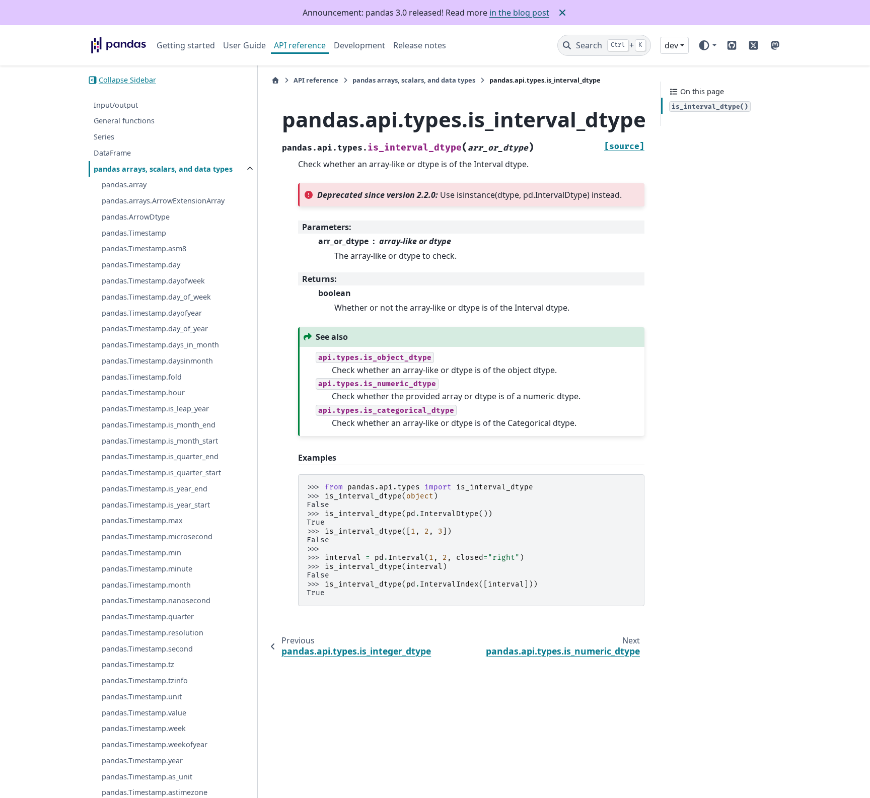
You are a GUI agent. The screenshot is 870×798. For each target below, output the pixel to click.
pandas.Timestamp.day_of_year (155, 328)
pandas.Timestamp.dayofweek (153, 280)
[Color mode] (707, 45)
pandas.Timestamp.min (141, 552)
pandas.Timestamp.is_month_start (160, 441)
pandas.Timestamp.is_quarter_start (161, 472)
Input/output (116, 105)
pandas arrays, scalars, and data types (163, 169)
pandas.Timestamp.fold (142, 377)
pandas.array (124, 184)
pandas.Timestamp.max (142, 521)
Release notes (419, 45)
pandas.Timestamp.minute (147, 568)
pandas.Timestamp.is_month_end (158, 424)
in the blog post (519, 12)
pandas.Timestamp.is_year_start (156, 505)
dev (671, 45)
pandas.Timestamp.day (141, 264)
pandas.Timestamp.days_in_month (160, 344)
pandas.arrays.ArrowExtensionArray (163, 200)
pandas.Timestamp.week (144, 728)
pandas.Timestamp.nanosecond (156, 600)
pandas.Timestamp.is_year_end (154, 488)
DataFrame (112, 153)
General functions (124, 120)
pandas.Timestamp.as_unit (147, 776)
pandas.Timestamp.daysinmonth (157, 361)
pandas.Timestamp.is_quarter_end (160, 456)
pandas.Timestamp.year (142, 760)
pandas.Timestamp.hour (143, 392)
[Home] (275, 80)
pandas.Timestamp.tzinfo (145, 680)
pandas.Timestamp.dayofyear (152, 313)
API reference (300, 45)
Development (359, 45)
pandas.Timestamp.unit (142, 696)
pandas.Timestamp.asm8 (144, 249)
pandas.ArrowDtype (136, 217)
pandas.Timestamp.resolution (152, 632)
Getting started (186, 45)
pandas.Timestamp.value (144, 712)
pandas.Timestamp (134, 233)
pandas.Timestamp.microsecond (157, 536)
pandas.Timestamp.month (146, 585)
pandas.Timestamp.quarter (148, 616)
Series (104, 136)
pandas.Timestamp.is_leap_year (155, 408)
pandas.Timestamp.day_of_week (156, 297)
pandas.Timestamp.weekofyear (154, 744)
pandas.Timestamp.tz (138, 664)
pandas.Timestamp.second (147, 649)
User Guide (244, 45)
